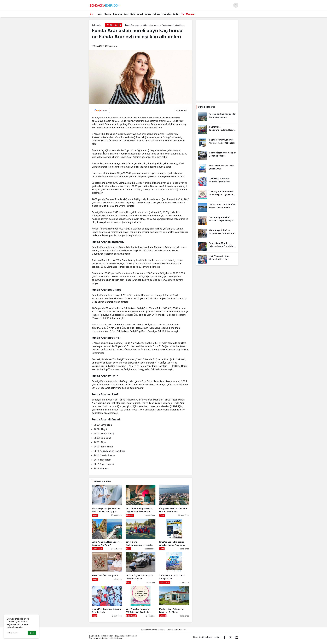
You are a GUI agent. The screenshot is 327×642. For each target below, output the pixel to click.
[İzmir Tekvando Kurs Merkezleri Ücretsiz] (217, 259)
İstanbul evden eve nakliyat (153, 629)
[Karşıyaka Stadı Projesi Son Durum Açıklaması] (174, 501)
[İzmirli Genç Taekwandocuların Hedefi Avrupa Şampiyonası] (140, 534)
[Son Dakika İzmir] (105, 5)
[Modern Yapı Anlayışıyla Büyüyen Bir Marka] (174, 601)
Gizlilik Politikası (13, 633)
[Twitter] (230, 637)
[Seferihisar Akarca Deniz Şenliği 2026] (174, 568)
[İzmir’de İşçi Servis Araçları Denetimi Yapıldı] (140, 568)
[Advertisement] (217, 60)
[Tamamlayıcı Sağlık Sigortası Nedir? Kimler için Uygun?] (107, 501)
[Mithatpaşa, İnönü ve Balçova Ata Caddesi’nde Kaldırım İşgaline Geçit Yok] (217, 233)
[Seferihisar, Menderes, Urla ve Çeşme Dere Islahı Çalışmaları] (217, 246)
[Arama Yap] (235, 5)
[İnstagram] (236, 637)
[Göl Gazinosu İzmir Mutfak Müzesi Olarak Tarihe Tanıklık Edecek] (217, 207)
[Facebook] (224, 637)
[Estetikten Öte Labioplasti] (107, 568)
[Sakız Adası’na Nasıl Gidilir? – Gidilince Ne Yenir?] (107, 534)
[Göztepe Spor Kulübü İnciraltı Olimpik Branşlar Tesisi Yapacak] (217, 220)
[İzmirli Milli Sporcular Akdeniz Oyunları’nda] (107, 601)
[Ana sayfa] (91, 14)
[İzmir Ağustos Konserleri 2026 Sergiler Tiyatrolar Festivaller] (140, 601)
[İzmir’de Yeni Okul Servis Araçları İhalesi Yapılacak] (174, 534)
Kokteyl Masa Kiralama (176, 629)
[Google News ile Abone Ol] (101, 110)
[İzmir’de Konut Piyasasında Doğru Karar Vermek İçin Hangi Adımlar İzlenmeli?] (140, 501)
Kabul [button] (32, 633)
